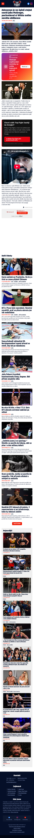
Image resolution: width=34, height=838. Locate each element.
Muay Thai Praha (22, 791)
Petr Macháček (22, 793)
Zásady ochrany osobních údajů (17, 832)
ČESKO (16, 281)
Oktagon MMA (10, 644)
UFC (14, 20)
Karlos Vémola (16, 691)
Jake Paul (21, 789)
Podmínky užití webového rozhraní (17, 826)
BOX (4, 740)
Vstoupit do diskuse (22, 213)
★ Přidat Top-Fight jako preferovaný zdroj (13, 139)
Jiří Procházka (22, 281)
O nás (19, 795)
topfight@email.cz (11, 782)
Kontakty (25, 819)
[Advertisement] (17, 236)
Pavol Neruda (11, 795)
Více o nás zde (14, 812)
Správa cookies (17, 828)
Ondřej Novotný (12, 791)
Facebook (9, 819)
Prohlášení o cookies (17, 830)
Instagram (17, 819)
